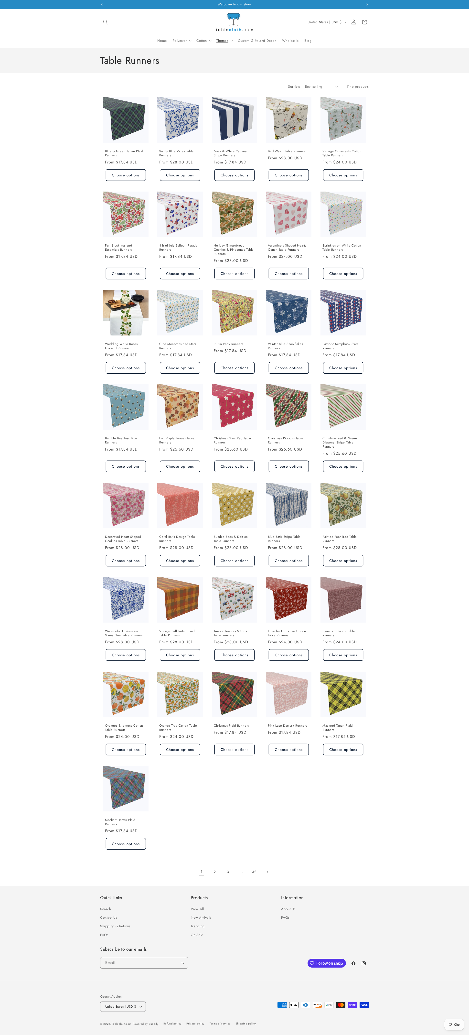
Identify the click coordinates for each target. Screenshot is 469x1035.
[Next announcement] (367, 4)
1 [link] (202, 871)
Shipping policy (246, 1024)
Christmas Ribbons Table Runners (285, 440)
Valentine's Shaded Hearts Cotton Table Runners (287, 248)
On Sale (197, 934)
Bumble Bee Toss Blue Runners (121, 440)
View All (197, 908)
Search (105, 908)
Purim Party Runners (228, 344)
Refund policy (172, 1024)
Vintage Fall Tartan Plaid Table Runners (177, 633)
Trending (198, 926)
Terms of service (220, 1024)
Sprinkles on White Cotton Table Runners (341, 248)
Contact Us (108, 917)
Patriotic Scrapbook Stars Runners (340, 346)
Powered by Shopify (146, 1024)
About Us (288, 908)
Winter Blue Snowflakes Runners (285, 346)
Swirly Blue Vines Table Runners (176, 153)
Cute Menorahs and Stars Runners (177, 346)
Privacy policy (195, 1024)
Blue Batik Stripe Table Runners (284, 539)
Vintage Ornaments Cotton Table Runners (341, 153)
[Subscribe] (182, 963)
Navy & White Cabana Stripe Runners (230, 153)
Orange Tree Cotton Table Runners (178, 728)
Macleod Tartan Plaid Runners (337, 728)
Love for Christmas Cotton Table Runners (287, 633)
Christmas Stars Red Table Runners (232, 440)
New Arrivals (201, 917)
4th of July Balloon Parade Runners (178, 248)
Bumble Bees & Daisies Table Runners (231, 539)
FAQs (104, 934)
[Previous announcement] (101, 4)
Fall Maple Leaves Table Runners (176, 440)
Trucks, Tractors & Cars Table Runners (230, 633)
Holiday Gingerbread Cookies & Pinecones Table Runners (234, 250)
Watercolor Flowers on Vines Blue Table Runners (123, 633)
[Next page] (267, 872)
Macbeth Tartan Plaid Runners (120, 822)
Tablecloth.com (122, 1024)
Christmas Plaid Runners (231, 726)
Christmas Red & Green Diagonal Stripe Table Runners (339, 442)
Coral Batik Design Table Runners (177, 539)
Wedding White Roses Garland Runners (121, 346)
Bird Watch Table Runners (286, 151)
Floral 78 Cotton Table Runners (338, 633)
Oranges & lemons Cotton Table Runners (124, 728)
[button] (105, 22)
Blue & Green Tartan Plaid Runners (124, 153)
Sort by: (294, 86)
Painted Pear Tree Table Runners (339, 539)
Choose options (126, 175)
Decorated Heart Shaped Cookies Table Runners (123, 539)
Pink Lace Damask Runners (287, 726)
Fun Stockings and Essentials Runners (118, 248)
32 (254, 871)
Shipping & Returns (115, 926)
